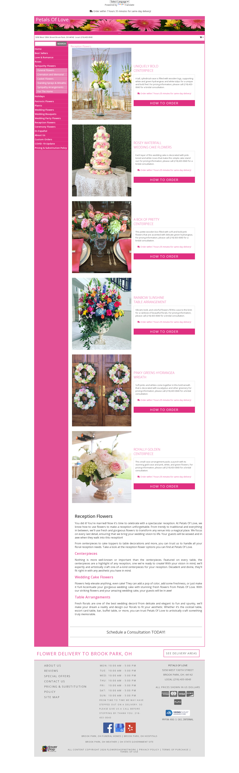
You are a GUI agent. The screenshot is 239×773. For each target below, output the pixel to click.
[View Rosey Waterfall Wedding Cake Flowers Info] (102, 160)
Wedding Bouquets (45, 114)
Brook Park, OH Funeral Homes (101, 736)
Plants (38, 105)
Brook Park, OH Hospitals (140, 736)
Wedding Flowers (44, 109)
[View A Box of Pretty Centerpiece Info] (102, 237)
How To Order (164, 103)
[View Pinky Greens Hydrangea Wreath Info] (102, 390)
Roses (38, 61)
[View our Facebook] (108, 732)
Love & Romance (44, 57)
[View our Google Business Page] (119, 732)
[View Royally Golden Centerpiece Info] (102, 467)
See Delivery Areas (181, 653)
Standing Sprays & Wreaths (51, 82)
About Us (40, 135)
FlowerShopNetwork (121, 749)
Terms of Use (129, 751)
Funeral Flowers (45, 70)
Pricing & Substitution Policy (51, 147)
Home (38, 48)
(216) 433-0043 (87, 37)
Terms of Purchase (175, 749)
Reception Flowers (45, 122)
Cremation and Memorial (50, 74)
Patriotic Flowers (44, 101)
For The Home (45, 91)
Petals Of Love (52, 19)
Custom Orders (43, 139)
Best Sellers (41, 53)
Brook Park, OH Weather (101, 741)
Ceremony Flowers (45, 126)
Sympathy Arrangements (50, 87)
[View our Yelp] (130, 732)
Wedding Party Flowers (48, 118)
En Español (41, 130)
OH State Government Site (136, 741)
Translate (129, 4)
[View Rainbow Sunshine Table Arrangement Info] (102, 313)
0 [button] (203, 37)
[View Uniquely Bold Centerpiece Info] (102, 83)
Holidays (40, 96)
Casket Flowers (45, 78)
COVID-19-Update (45, 143)
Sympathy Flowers (45, 65)
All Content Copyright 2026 (87, 749)
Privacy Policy (149, 749)
